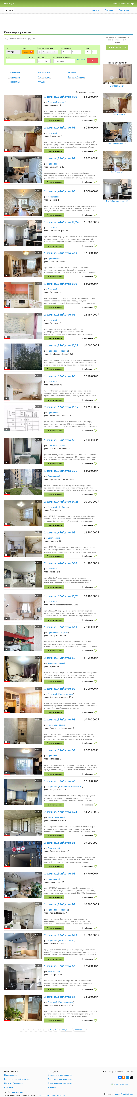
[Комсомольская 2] (23, 946)
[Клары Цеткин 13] (23, 792)
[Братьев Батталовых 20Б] (23, 482)
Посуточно (124, 10)
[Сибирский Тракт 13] (23, 233)
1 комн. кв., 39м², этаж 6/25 (60, 471)
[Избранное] (132, 3)
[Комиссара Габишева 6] (23, 418)
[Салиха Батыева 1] (23, 264)
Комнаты (72, 72)
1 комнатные (14, 72)
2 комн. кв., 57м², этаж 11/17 (61, 407)
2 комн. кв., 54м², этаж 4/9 (59, 314)
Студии (41, 81)
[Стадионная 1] (23, 513)
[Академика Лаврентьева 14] (23, 731)
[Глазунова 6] (23, 761)
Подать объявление (117, 47)
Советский (52, 102)
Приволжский (54, 163)
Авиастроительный (56, 663)
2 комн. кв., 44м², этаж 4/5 (59, 191)
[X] (131, 1077)
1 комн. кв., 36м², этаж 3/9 (59, 440)
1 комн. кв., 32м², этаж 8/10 (60, 627)
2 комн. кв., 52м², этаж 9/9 (59, 904)
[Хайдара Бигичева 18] (23, 451)
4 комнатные (44, 72)
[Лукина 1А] (23, 669)
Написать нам (10, 1075)
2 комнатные (14, 77)
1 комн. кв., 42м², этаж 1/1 (59, 688)
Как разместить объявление (17, 1079)
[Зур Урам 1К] (23, 295)
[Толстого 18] (23, 544)
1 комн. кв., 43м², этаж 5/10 (60, 253)
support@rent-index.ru (124, 1094)
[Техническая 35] (23, 885)
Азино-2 (62, 102)
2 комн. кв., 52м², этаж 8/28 (60, 812)
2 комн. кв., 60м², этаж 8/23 (60, 935)
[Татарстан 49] (23, 977)
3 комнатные (14, 81)
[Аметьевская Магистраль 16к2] (23, 607)
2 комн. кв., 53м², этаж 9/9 (59, 719)
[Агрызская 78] (23, 387)
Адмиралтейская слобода (70, 786)
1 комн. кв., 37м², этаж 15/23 (61, 596)
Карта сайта (10, 1087)
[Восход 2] (23, 202)
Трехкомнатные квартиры (60, 1083)
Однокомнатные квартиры (60, 1075)
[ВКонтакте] (120, 1077)
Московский (53, 196)
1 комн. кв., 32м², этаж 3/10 (60, 284)
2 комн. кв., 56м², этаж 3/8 (59, 842)
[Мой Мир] (127, 1077)
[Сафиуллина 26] (23, 169)
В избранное (87, 120)
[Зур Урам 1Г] (23, 326)
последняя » (80, 1030)
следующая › (66, 1030)
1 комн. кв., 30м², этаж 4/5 (59, 376)
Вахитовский (54, 537)
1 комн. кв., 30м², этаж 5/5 (59, 781)
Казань (10, 10)
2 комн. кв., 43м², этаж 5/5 (59, 127)
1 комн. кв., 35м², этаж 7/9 (59, 750)
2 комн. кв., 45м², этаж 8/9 (59, 658)
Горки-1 (64, 350)
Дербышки (63, 507)
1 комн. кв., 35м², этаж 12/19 (61, 345)
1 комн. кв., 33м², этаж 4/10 (60, 96)
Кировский (53, 786)
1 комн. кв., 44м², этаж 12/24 (61, 222)
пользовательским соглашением (52, 1095)
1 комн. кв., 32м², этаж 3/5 (59, 966)
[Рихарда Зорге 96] (23, 638)
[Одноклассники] (123, 1077)
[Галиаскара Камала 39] (23, 854)
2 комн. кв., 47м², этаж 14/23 (61, 501)
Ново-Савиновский (56, 724)
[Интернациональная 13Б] (23, 1008)
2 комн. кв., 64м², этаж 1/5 (59, 997)
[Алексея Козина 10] (23, 823)
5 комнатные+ (44, 77)
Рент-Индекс (18, 1092)
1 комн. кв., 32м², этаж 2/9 (59, 158)
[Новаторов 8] (23, 139)
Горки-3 (64, 632)
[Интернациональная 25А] (23, 700)
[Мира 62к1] (23, 574)
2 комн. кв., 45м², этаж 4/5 (59, 532)
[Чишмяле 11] (23, 108)
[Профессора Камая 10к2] (23, 357)
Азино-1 (62, 445)
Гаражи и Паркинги (76, 77)
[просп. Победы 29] (23, 915)
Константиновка (65, 694)
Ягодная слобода (67, 940)
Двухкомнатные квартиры (60, 1079)
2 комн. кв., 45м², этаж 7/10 (60, 563)
